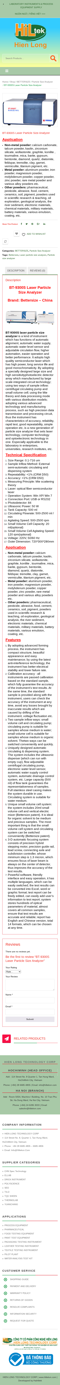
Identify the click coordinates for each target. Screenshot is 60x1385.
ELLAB (7, 1175)
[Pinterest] (32, 224)
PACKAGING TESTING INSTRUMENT (23, 1242)
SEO (6, 1188)
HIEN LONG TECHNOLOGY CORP (30, 1062)
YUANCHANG (11, 1204)
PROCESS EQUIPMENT (16, 1225)
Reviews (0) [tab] (37, 270)
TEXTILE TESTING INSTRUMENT (21, 1250)
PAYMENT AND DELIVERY (23, 1286)
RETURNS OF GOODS (21, 1300)
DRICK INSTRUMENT (15, 1179)
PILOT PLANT (11, 1254)
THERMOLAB (11, 1200)
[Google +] (38, 224)
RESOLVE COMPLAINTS (22, 1307)
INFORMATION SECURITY (23, 1314)
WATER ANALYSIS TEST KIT (18, 1258)
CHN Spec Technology (15, 1171)
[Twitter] (26, 224)
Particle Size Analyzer (42, 82)
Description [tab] (15, 270)
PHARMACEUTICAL (14, 1229)
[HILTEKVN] (30, 36)
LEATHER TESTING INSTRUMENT (21, 1246)
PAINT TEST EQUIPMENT (17, 1238)
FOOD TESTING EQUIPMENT (19, 1233)
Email (9, 1006)
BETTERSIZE (23, 82)
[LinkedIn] (44, 224)
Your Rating (11, 967)
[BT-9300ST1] (30, 110)
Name (9, 994)
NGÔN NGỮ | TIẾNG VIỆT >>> (30, 14)
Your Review (12, 976)
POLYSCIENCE (11, 1183)
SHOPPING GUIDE (19, 1279)
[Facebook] (21, 224)
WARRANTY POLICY (20, 1293)
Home (5, 82)
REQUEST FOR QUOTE (22, 1321)
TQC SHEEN (10, 1196)
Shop (12, 82)
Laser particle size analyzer (33, 255)
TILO (6, 1192)
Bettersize (13, 255)
